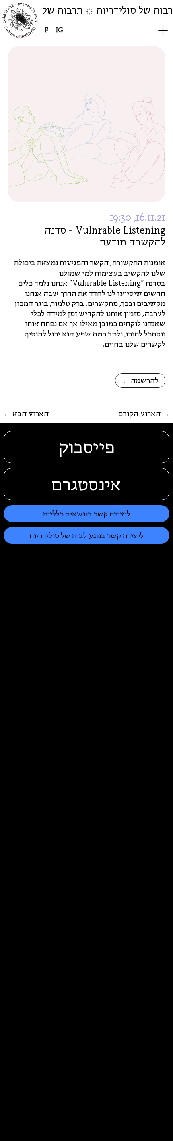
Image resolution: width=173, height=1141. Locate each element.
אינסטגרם (86, 484)
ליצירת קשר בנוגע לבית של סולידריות (86, 535)
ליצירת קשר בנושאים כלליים (86, 514)
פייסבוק (87, 447)
